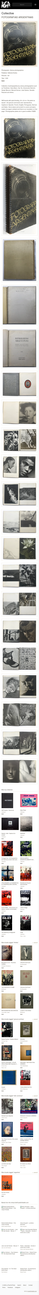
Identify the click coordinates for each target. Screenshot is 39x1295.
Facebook (10, 1287)
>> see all (34, 942)
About (24, 1285)
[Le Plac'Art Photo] (6, 5)
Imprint (19, 1285)
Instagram (17, 1287)
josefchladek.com (32, 1291)
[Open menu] (35, 4)
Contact (30, 1285)
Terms (3, 1287)
